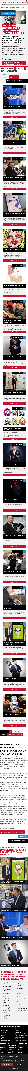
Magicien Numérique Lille (12, 464)
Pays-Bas (7, 1005)
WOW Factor (4, 1030)
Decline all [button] (20, 1064)
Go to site (23, 2)
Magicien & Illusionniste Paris (13, 392)
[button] (14, 1068)
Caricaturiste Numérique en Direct (14, 910)
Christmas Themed (20, 1033)
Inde (20, 993)
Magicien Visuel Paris (11, 499)
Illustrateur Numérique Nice (13, 285)
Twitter (20, 1051)
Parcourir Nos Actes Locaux (12, 832)
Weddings (3, 1035)
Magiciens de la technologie (13, 106)
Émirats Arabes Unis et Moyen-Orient (22, 1008)
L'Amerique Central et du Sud (8, 1000)
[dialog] (14, 1062)
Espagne (21, 988)
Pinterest (20, 1049)
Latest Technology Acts (21, 1035)
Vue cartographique (16, 81)
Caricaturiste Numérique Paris (14, 177)
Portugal (7, 1008)
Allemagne (8, 986)
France (20, 991)
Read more (19, 1061)
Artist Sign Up (11, 1051)
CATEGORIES (8, 7)
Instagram (20, 1047)
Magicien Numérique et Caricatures (15, 8)
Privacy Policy (12, 1047)
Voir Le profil (14, 117)
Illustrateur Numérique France (14, 213)
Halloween (17, 1028)
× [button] (26, 1055)
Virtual (2, 1037)
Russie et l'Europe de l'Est (7, 1017)
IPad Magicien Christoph (12, 678)
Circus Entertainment (20, 1040)
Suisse (20, 1001)
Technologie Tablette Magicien (14, 535)
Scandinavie (22, 999)
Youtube (20, 1052)
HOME (2, 7)
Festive (3, 1028)
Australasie (8, 993)
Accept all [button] (7, 1064)
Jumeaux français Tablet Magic (14, 142)
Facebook (20, 1046)
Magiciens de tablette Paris (13, 571)
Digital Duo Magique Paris (12, 356)
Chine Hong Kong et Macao (21, 984)
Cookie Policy (11, 1049)
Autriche (7, 996)
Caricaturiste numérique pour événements (12, 882)
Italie (20, 996)
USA (20, 1004)
